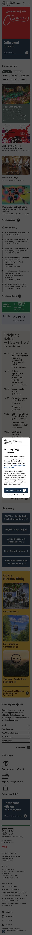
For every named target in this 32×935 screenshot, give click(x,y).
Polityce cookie (9, 467)
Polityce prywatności (18, 465)
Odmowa (10, 495)
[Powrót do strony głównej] (16, 441)
